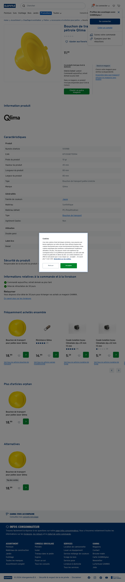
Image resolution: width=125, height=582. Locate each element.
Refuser (51, 265)
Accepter (69, 265)
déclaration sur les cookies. (62, 259)
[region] (63, 252)
